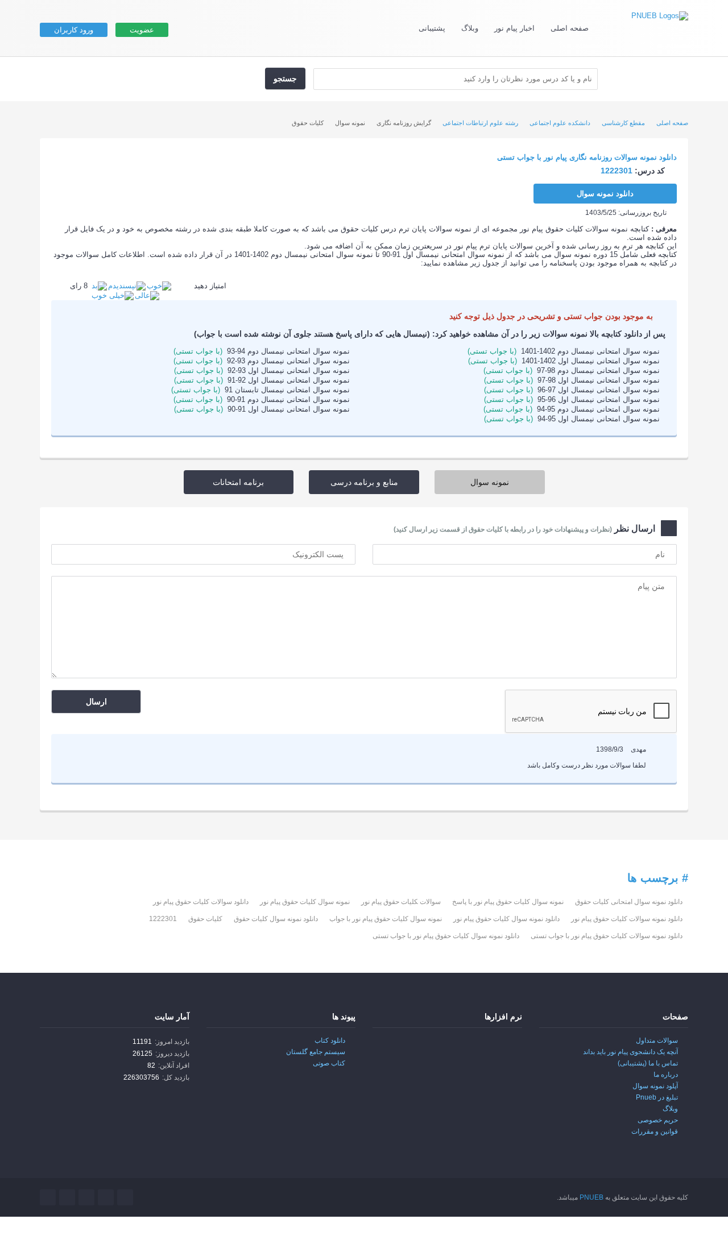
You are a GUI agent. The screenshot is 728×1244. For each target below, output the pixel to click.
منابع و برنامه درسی (364, 482)
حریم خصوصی (658, 1120)
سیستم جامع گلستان (315, 1052)
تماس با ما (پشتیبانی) (648, 1063)
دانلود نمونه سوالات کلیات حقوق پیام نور (626, 919)
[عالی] (147, 295)
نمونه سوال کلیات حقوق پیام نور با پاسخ (508, 902)
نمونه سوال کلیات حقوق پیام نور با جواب (385, 919)
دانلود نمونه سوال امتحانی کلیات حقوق (628, 902)
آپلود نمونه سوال (655, 1086)
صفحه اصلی (570, 28)
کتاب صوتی (329, 1063)
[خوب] (159, 285)
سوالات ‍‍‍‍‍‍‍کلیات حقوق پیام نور (401, 902)
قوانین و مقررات (654, 1131)
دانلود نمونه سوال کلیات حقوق (276, 919)
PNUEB (591, 1197)
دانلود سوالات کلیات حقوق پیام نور (201, 902)
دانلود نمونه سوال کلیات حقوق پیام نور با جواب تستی (446, 936)
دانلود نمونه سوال (605, 193)
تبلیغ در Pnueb (657, 1097)
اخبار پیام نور (514, 28)
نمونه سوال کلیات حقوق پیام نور (305, 902)
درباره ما (665, 1075)
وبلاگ (469, 28)
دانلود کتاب (330, 1040)
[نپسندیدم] (127, 285)
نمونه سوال (489, 482)
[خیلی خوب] (113, 295)
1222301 (163, 919)
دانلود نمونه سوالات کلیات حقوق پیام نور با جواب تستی (606, 936)
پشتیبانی (432, 28)
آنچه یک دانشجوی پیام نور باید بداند (630, 1052)
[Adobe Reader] (498, 1048)
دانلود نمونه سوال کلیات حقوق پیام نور (506, 919)
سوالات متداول (657, 1040)
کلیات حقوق (205, 919)
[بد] (99, 285)
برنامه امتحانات (238, 482)
